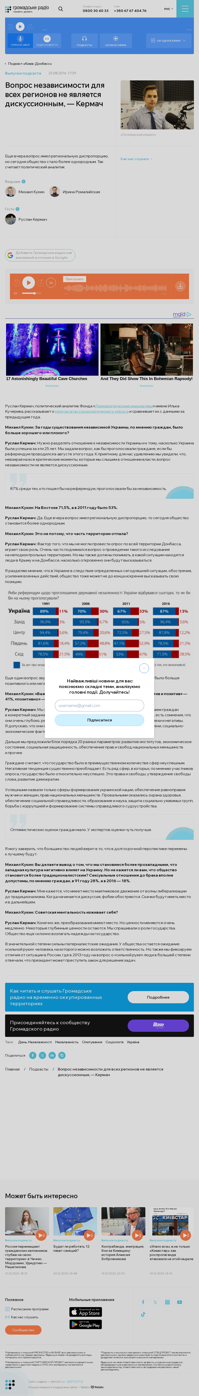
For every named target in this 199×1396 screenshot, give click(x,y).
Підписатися (99, 719)
